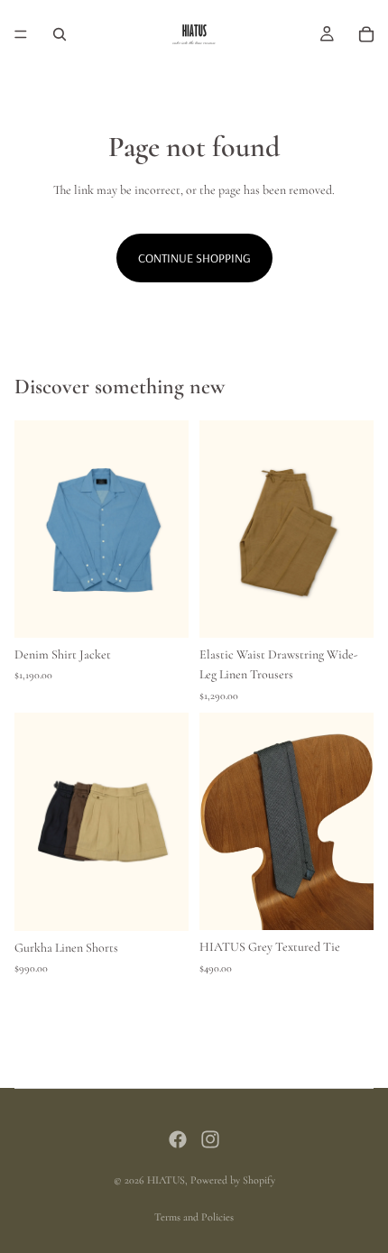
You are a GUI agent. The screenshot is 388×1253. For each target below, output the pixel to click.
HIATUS (166, 1180)
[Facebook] (178, 1139)
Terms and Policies (194, 1217)
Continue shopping (194, 258)
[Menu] (21, 34)
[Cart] (366, 34)
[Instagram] (210, 1139)
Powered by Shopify (232, 1180)
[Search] (59, 34)
